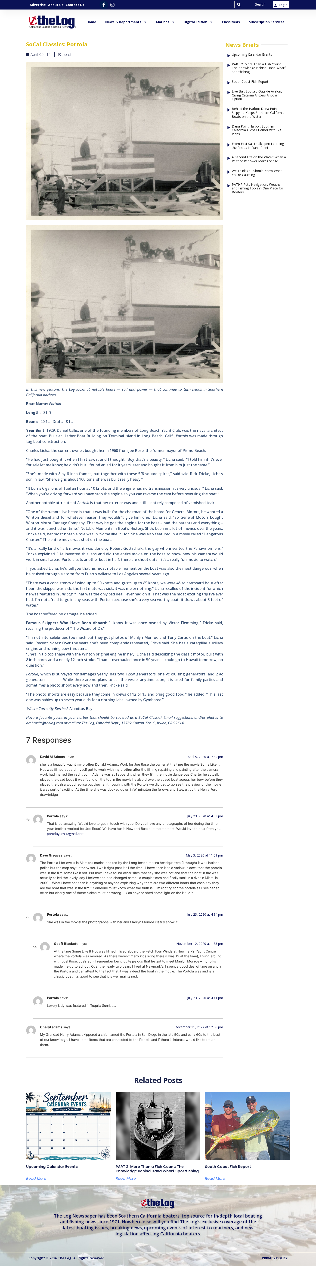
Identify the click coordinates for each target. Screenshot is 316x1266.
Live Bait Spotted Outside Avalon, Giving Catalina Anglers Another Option (257, 95)
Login (283, 5)
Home (91, 22)
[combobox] (253, 4)
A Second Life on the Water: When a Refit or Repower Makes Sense (259, 159)
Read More (36, 1178)
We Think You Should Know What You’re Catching (257, 173)
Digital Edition (195, 22)
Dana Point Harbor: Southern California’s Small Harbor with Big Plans (256, 130)
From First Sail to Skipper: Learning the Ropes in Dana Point (258, 146)
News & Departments (123, 22)
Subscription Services (267, 22)
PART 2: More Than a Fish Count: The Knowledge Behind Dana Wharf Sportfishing (258, 68)
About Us (55, 5)
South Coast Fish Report (250, 82)
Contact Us (75, 5)
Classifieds (231, 22)
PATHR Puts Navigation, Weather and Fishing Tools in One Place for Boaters (257, 188)
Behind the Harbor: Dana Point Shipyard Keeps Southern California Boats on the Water (258, 112)
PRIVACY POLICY (275, 1258)
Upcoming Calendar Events (252, 55)
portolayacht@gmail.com (65, 833)
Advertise (38, 5)
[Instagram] (112, 4)
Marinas (162, 22)
